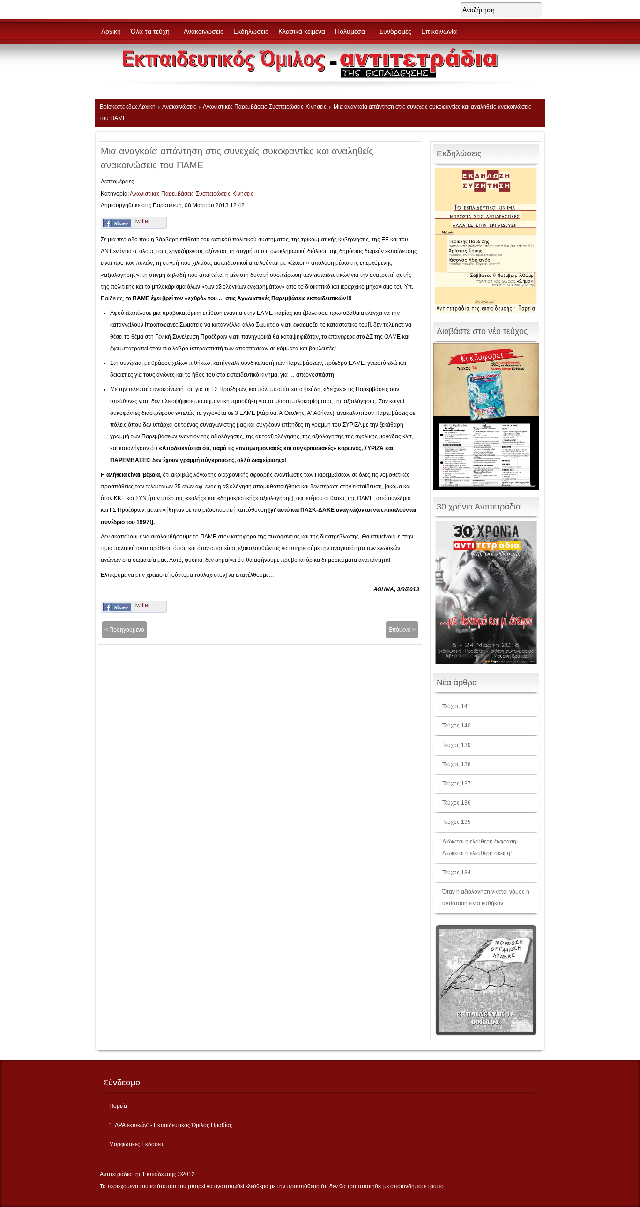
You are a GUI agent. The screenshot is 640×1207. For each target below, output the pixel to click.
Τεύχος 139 (456, 745)
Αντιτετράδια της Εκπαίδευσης (138, 1174)
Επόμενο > (402, 629)
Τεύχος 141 (456, 706)
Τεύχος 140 (456, 725)
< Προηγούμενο (124, 629)
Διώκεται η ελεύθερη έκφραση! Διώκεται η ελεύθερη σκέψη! (480, 847)
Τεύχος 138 (456, 764)
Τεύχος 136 (456, 803)
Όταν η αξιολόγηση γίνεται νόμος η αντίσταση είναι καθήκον (485, 897)
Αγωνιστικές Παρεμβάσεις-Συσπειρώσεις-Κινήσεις (265, 106)
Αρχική (111, 31)
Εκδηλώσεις (250, 31)
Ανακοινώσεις (203, 31)
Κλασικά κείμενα (301, 31)
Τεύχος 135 (456, 822)
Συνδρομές (395, 31)
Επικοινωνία (439, 31)
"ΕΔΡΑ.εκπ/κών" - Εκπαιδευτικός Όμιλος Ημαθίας (170, 1125)
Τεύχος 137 (456, 783)
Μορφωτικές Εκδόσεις (136, 1144)
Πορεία (118, 1106)
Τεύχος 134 (456, 872)
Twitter (142, 221)
